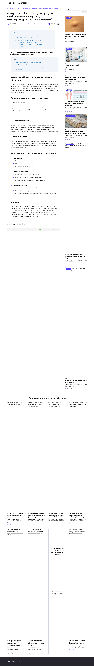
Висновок (20, 46)
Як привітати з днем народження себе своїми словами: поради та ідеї (36, 642)
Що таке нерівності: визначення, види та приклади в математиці (76, 380)
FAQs (11, 8)
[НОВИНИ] (76, 98)
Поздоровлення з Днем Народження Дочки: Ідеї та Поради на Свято (75, 256)
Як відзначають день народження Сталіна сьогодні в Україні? (55, 515)
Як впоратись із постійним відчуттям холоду (29, 44)
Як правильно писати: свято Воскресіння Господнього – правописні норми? (14, 642)
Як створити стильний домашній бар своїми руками (15, 515)
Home (8, 8)
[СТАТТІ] (76, 376)
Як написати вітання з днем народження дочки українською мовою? (78, 641)
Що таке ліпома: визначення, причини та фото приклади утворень (75, 36)
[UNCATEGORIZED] (76, 127)
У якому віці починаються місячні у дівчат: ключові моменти (74, 103)
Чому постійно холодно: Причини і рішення (27, 40)
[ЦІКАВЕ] (74, 31)
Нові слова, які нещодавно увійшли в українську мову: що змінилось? (75, 77)
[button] (32, 32)
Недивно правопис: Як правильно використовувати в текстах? (57, 551)
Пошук (67, 9)
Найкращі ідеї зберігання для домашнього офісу (76, 64)
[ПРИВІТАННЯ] (76, 251)
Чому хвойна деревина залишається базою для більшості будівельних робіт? (76, 131)
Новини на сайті (17, 3)
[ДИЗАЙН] (76, 61)
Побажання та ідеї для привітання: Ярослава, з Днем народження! (36, 515)
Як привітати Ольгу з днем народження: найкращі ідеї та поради (78, 515)
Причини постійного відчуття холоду (27, 42)
